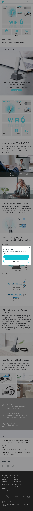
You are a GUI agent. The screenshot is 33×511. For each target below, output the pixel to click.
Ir (16, 257)
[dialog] (16, 255)
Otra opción (16, 261)
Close (29, 247)
